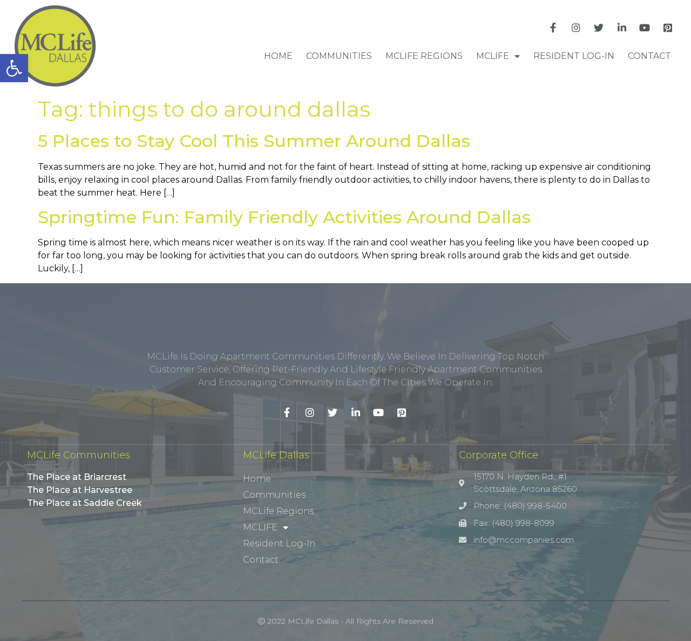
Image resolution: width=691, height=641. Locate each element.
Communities (339, 56)
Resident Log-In (573, 56)
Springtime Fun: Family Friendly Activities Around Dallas (284, 217)
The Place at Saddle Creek (84, 503)
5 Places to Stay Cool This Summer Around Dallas (254, 140)
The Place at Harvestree (79, 490)
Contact (649, 56)
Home (278, 56)
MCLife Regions (424, 56)
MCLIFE (492, 56)
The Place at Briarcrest (76, 477)
